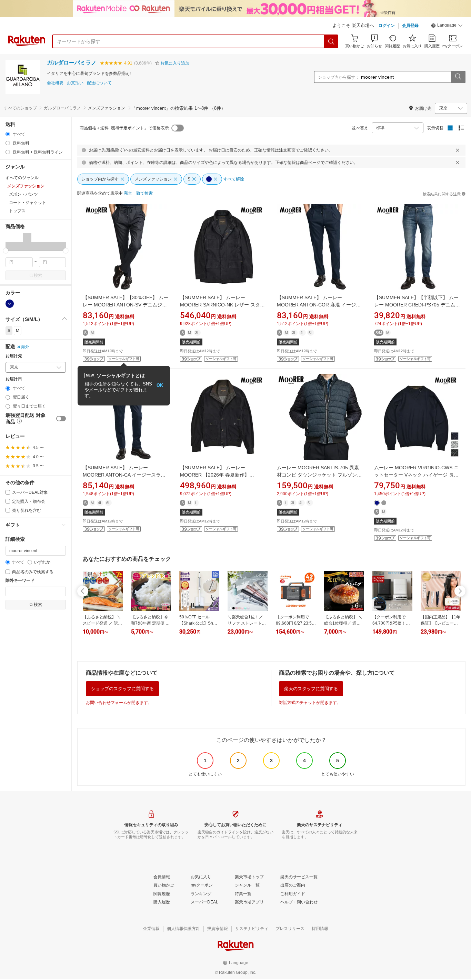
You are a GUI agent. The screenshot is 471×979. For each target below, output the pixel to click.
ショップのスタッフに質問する (122, 688)
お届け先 (14, 356)
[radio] (8, 134)
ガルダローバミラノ (72, 63)
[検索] (331, 41)
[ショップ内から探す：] (458, 76)
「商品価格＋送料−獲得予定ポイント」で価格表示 (122, 128)
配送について (99, 83)
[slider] (5, 250)
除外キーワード (20, 580)
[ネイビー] (10, 304)
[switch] (61, 418)
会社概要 (55, 83)
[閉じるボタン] (457, 150)
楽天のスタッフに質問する (311, 688)
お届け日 (14, 379)
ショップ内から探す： (338, 77)
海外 (25, 346)
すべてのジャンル (22, 177)
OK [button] (160, 385)
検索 (38, 275)
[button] (447, 26)
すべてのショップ (20, 108)
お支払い (75, 83)
